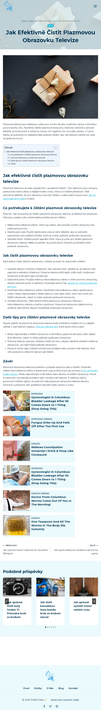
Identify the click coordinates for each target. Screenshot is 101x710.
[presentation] (17, 587)
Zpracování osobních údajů (65, 700)
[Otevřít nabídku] (95, 6)
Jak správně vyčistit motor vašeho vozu (83, 606)
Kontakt (73, 688)
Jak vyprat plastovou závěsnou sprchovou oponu (76, 549)
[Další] (94, 601)
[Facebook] (44, 706)
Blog (61, 688)
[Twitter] (50, 706)
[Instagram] (56, 706)
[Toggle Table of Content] (54, 148)
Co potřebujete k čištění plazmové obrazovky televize (33, 155)
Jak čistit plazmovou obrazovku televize (28, 158)
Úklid (50, 26)
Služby (38, 688)
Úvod (26, 688)
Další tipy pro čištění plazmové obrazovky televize (32, 161)
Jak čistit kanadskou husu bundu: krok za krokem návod (50, 610)
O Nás (50, 688)
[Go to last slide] (7, 601)
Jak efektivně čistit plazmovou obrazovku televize (30, 151)
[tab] (45, 627)
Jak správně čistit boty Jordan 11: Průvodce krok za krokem (16, 610)
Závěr (13, 164)
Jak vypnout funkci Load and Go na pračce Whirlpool (25, 549)
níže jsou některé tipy (46, 326)
